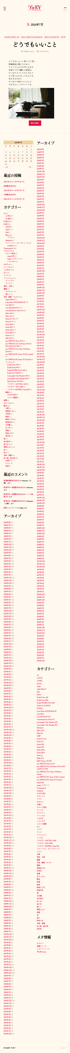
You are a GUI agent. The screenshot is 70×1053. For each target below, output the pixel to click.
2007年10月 (8, 939)
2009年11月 (8, 873)
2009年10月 (8, 876)
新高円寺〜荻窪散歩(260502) (14, 487)
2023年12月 (8, 610)
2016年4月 (7, 696)
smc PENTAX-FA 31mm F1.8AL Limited (19, 354)
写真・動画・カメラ (11, 297)
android (7, 226)
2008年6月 (7, 917)
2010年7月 (7, 851)
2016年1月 (7, 704)
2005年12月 (8, 1000)
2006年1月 (7, 997)
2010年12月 (8, 837)
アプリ (9, 237)
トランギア (11, 261)
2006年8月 (7, 978)
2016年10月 (8, 685)
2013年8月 (7, 765)
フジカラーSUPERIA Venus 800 (18, 389)
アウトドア (8, 251)
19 (14, 158)
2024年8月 (7, 588)
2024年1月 (7, 608)
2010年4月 (7, 859)
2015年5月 (7, 715)
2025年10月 (8, 550)
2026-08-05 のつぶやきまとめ (14, 190)
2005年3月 (7, 1025)
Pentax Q (8, 335)
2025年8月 (7, 555)
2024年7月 (7, 591)
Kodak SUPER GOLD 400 (16, 370)
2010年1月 (7, 868)
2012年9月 (7, 796)
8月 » (30, 167)
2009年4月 (7, 890)
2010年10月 (8, 843)
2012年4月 (7, 809)
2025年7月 (7, 558)
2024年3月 (7, 602)
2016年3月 (7, 699)
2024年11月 (8, 580)
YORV (13, 1048)
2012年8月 (7, 798)
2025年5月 (7, 563)
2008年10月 (8, 906)
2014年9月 (7, 738)
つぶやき (7, 270)
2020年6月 (7, 649)
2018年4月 (7, 671)
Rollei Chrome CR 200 (14, 381)
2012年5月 (7, 807)
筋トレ (7, 294)
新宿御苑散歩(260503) (11, 480)
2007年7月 (7, 948)
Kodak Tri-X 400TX (14, 373)
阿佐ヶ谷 (8, 433)
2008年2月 (7, 928)
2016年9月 (7, 688)
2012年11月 (8, 790)
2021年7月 (7, 646)
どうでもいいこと (35, 44)
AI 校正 (8, 218)
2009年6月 (7, 884)
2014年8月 (7, 740)
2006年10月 (8, 973)
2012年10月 (8, 793)
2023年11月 (8, 613)
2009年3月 (7, 892)
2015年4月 (7, 718)
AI (4, 213)
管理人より (8, 447)
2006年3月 (7, 992)
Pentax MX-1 (9, 329)
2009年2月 (7, 895)
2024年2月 (7, 605)
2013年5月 (7, 774)
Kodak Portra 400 (11, 37)
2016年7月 (7, 693)
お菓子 (7, 460)
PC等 (5, 224)
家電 (5, 400)
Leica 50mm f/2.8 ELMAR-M (31, 37)
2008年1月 (7, 931)
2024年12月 (8, 577)
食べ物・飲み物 (9, 458)
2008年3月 (7, 926)
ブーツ (7, 283)
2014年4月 (7, 751)
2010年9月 (7, 845)
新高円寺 (8, 422)
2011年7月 (7, 821)
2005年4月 (7, 1022)
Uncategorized (8, 248)
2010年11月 (8, 840)
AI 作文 (8, 216)
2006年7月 (7, 981)
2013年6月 (7, 771)
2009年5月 (7, 887)
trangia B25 (10, 256)
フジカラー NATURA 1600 (17, 384)
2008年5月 (7, 920)
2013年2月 (7, 782)
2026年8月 (7, 522)
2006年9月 (7, 975)
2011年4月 (7, 826)
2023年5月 (7, 630)
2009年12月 (8, 870)
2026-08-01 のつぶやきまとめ (14, 199)
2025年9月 (7, 552)
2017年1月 (7, 680)
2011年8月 (7, 818)
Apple (7, 229)
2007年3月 (7, 959)
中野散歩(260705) (10, 194)
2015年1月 (7, 727)
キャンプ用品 (10, 253)
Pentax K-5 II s (10, 318)
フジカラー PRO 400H (15, 386)
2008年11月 (8, 903)
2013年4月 (7, 776)
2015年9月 (7, 710)
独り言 (63, 37)
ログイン (40, 943)
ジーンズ (8, 280)
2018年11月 (8, 663)
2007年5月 (7, 953)
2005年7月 (7, 1014)
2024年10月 (8, 583)
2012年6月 (7, 804)
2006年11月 (8, 970)
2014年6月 (7, 746)
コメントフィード (43, 949)
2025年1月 (7, 574)
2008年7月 (7, 914)
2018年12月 (8, 660)
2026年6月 (7, 527)
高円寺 (7, 436)
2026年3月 (7, 536)
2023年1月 (7, 641)
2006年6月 (7, 984)
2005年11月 (8, 1003)
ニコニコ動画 (12, 397)
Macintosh (8, 240)
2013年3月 (7, 779)
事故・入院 (8, 286)
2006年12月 (8, 967)
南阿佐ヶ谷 (9, 411)
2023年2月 (7, 638)
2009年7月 (7, 881)
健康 (5, 289)
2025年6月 (7, 561)
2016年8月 (7, 691)
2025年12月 (8, 544)
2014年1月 (7, 760)
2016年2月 (7, 702)
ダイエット (9, 291)
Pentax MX (9, 327)
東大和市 (7, 441)
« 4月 (6, 167)
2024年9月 (7, 586)
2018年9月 (7, 668)
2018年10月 (8, 666)
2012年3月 (7, 812)
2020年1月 (7, 655)
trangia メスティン (13, 258)
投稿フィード (41, 946)
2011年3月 (7, 829)
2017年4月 (7, 677)
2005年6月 (7, 1017)
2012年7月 (7, 801)
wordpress (10, 245)
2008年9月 (7, 909)
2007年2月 (7, 961)
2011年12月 (8, 815)
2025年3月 (7, 569)
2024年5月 (7, 597)
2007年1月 (7, 964)
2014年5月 (7, 749)
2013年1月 (7, 785)
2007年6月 (7, 950)
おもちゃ (7, 264)
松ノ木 (7, 427)
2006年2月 (7, 995)
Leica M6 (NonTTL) (51, 37)
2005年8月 (7, 1011)
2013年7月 (7, 768)
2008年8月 (7, 912)
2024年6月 (7, 594)
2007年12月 (8, 934)
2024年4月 (7, 599)
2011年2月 (7, 832)
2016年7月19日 (44, 51)
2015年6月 (7, 713)
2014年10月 (8, 735)
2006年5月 (7, 986)
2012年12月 (8, 787)
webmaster (31, 51)
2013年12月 (8, 762)
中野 (7, 408)
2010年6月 (7, 854)
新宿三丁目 (9, 419)
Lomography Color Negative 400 (17, 375)
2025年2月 (7, 572)
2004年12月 (8, 1033)
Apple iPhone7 (10, 299)
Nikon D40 (9, 313)
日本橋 (7, 425)
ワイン (7, 463)
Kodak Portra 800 (13, 367)
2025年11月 (8, 547)
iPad (6, 232)
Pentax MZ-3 (9, 332)
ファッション (8, 278)
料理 (7, 466)
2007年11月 (8, 937)
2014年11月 (8, 732)
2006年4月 (7, 989)
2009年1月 (7, 898)
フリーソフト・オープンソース (16, 243)
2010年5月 (7, 856)
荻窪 (7, 430)
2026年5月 (7, 530)
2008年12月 (8, 901)
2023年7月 (7, 624)
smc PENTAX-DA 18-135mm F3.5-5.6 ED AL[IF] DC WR (18, 344)
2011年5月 (7, 823)
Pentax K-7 (8, 321)
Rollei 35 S (8, 338)
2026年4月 (7, 533)
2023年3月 (7, 635)
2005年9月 (7, 1008)
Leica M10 (8, 305)
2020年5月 (7, 652)
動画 (7, 392)
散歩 (5, 406)
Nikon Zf (8, 316)
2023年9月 (7, 619)
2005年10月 (8, 1006)
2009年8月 (7, 879)
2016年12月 (8, 682)
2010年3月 (7, 862)
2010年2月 (7, 865)
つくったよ (8, 267)
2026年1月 (7, 541)
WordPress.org (41, 951)
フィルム (8, 362)
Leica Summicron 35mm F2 (14, 310)
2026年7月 (7, 525)
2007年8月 (7, 945)
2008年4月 (7, 923)
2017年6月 (7, 674)
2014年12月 (8, 729)
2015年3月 (7, 721)
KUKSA (7, 221)
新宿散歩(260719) (10, 186)
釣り (5, 452)
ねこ (5, 272)
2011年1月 (7, 834)
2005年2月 (7, 1028)
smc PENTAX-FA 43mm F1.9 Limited (18, 359)
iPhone (7, 235)
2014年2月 (7, 757)
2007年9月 (7, 942)
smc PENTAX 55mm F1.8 (14, 341)
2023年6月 (7, 627)
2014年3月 (7, 754)
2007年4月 (7, 956)
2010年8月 (7, 848)
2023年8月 (7, 621)
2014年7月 (7, 743)
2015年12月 (8, 707)
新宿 (7, 416)
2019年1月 (7, 657)
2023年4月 (7, 633)
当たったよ (8, 403)
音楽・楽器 (8, 455)
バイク (6, 275)
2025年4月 (7, 566)
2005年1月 (7, 1031)
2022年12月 (8, 644)
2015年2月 (7, 724)
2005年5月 (7, 1020)
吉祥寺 (7, 414)
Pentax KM (9, 324)
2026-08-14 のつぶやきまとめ (14, 181)
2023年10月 (8, 616)
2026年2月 (7, 539)
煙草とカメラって (10, 508)
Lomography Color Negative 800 (17, 378)
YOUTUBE (11, 394)
